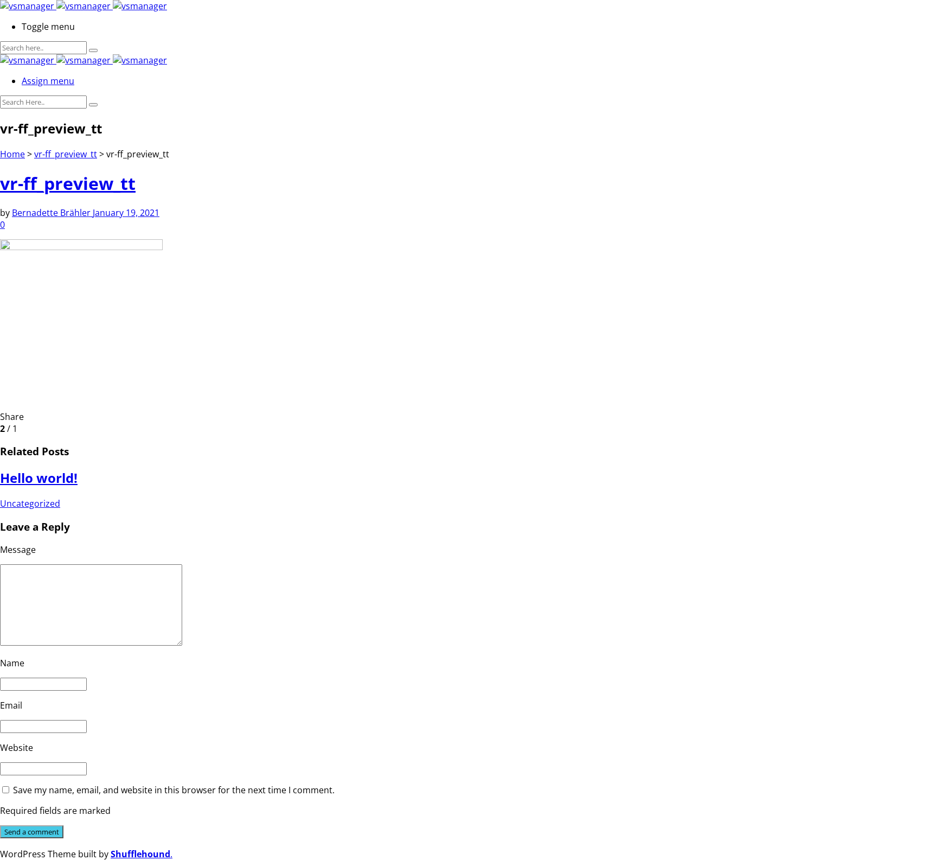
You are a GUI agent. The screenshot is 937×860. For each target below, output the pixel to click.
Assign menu (48, 81)
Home (12, 154)
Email (11, 705)
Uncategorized (30, 503)
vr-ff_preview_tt (65, 154)
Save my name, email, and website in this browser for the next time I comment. (174, 790)
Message (18, 550)
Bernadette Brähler (52, 213)
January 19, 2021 (126, 213)
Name (12, 663)
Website (16, 748)
